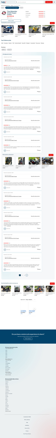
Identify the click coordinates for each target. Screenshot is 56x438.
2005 (6, 350)
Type (2, 7)
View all (52, 23)
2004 (6, 351)
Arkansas (7, 386)
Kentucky (7, 405)
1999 (6, 356)
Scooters (7, 370)
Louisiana (7, 406)
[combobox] (4, 50)
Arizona (6, 384)
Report (39, 71)
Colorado (7, 389)
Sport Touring (7, 367)
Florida (6, 395)
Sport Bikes (7, 369)
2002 (6, 353)
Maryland (7, 409)
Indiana (6, 400)
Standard (7, 366)
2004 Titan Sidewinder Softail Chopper (12, 80)
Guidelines (27, 425)
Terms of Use (27, 428)
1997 (6, 357)
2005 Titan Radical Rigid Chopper (11, 140)
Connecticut (7, 390)
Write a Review (28, 338)
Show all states (8, 411)
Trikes (6, 361)
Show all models (8, 374)
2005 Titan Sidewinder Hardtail (10, 60)
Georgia (6, 396)
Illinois (6, 399)
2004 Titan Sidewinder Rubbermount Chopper (13, 120)
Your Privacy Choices (27, 433)
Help (27, 422)
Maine (6, 408)
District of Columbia (8, 393)
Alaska (6, 383)
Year (21, 7)
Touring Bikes (7, 363)
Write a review (48, 2)
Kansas (6, 403)
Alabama (6, 381)
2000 (6, 354)
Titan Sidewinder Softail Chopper (11, 7)
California (7, 387)
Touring (6, 364)
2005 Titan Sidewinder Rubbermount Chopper (13, 196)
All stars (8, 49)
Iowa (6, 402)
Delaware (7, 392)
